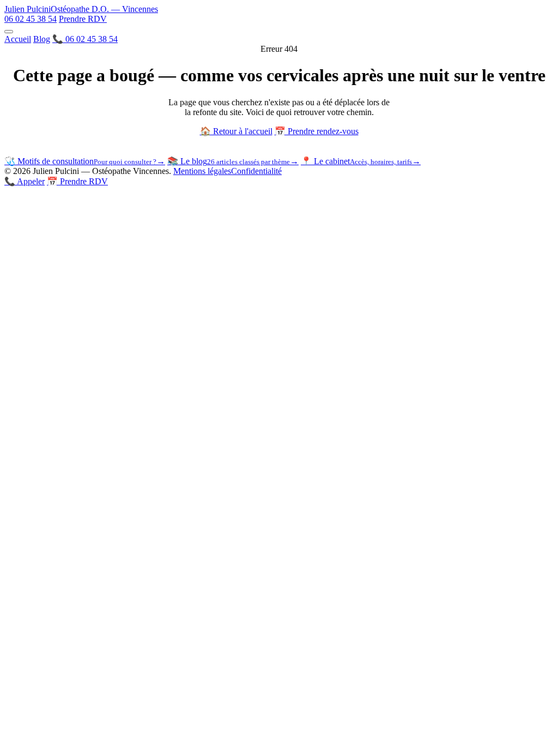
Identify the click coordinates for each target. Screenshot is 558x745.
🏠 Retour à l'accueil (236, 131)
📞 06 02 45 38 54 (85, 39)
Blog (41, 39)
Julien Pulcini (81, 9)
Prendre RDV (83, 18)
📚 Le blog (233, 161)
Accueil (17, 39)
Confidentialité (256, 171)
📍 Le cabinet (361, 161)
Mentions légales (202, 171)
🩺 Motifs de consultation (84, 161)
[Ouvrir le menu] (8, 31)
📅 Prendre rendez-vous (317, 131)
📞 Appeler (24, 181)
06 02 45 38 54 (30, 18)
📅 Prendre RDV (77, 181)
